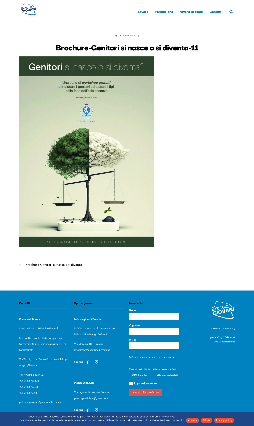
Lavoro (143, 11)
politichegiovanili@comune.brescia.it (40, 402)
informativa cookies (163, 416)
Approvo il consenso (145, 383)
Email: (132, 340)
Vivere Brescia (191, 11)
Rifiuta (206, 420)
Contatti (216, 11)
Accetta (192, 420)
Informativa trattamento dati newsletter (152, 357)
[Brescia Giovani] (28, 17)
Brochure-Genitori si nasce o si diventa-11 (127, 47)
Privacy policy (224, 420)
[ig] (87, 361)
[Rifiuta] (249, 419)
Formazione (164, 11)
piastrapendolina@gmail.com (91, 398)
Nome (132, 310)
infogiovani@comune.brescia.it (92, 350)
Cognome (134, 325)
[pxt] (87, 409)
